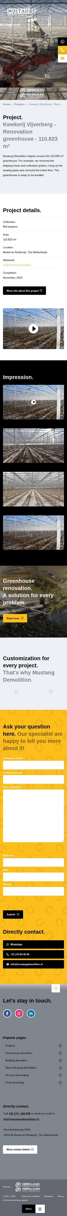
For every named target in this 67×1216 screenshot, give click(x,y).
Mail (5, 869)
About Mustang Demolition (20, 1067)
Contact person (13, 772)
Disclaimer (48, 1196)
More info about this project (23, 290)
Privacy (61, 1196)
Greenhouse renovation (17, 264)
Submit (11, 914)
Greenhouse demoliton (18, 1053)
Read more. (13, 618)
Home (21, 11)
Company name (13, 758)
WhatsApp (16, 944)
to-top (56, 988)
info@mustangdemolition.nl (26, 964)
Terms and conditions (30, 1196)
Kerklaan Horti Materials (32, 95)
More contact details (18, 1149)
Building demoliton (16, 1060)
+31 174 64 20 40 (19, 954)
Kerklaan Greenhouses (32, 90)
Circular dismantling (17, 1075)
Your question (12, 787)
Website (8, 855)
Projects (10, 1045)
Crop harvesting (14, 1082)
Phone (7, 884)
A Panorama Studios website (15, 1200)
